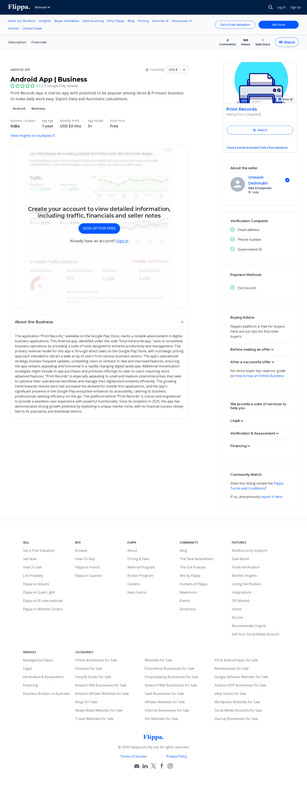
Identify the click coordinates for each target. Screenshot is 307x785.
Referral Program (141, 567)
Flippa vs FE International (42, 600)
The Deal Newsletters (197, 559)
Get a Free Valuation (235, 25)
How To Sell (32, 567)
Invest (236, 609)
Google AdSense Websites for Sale (241, 677)
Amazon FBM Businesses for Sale (171, 685)
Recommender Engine (249, 625)
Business (38, 108)
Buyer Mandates (66, 21)
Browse (81, 550)
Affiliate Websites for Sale (165, 702)
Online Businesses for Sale (96, 660)
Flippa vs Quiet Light (39, 592)
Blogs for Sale (86, 702)
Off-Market (240, 600)
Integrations (241, 592)
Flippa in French (87, 567)
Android (19, 108)
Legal (27, 668)
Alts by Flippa (190, 575)
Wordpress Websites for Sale (237, 702)
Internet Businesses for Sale (167, 710)
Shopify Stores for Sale (93, 677)
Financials (39, 42)
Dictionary (188, 609)
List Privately (33, 575)
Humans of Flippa (193, 584)
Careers (133, 584)
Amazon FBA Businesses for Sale (100, 685)
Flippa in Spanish (88, 575)
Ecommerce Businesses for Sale (169, 668)
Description (17, 42)
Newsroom (188, 592)
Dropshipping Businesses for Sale (171, 677)
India (15, 125)
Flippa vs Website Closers (43, 609)
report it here (271, 496)
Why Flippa (115, 21)
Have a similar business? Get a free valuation (257, 147)
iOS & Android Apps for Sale (236, 660)
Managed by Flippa (38, 660)
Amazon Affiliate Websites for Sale (102, 693)
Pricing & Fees (138, 559)
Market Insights (244, 575)
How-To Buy (85, 559)
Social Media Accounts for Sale (238, 710)
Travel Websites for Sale (94, 718)
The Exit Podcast (193, 567)
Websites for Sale (158, 660)
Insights (44, 21)
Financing (30, 685)
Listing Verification (246, 584)
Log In (281, 7)
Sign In (122, 240)
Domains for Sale (88, 668)
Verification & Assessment (43, 677)
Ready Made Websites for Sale (98, 710)
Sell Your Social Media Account (255, 634)
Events (13, 28)
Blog (131, 21)
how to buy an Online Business (259, 375)
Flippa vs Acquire (36, 584)
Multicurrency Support (249, 550)
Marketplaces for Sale (231, 668)
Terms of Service (133, 756)
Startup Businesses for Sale (236, 718)
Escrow (237, 617)
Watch (262, 130)
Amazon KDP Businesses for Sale (240, 685)
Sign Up (296, 7)
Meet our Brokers (21, 21)
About (132, 550)
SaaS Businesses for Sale (164, 693)
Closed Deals (32, 28)
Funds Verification (246, 567)
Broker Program (140, 575)
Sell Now (278, 25)
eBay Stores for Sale (230, 693)
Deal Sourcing (93, 21)
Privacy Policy (176, 756)
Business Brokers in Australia (46, 693)
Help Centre (136, 592)
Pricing (143, 21)
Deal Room (240, 559)
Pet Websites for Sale (161, 718)
